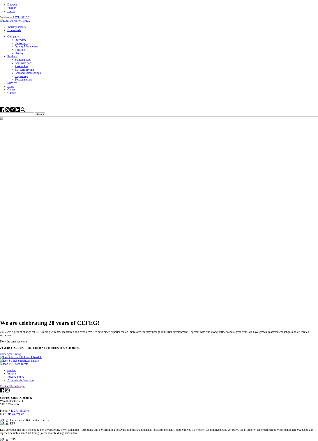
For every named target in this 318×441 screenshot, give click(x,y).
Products (12, 56)
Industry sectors (16, 26)
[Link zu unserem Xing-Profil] (12, 110)
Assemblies (21, 66)
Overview (20, 39)
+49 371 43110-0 (19, 17)
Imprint (11, 373)
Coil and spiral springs (28, 72)
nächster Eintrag (29, 360)
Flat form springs (24, 69)
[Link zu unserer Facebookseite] (2, 110)
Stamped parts (23, 59)
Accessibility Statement (20, 380)
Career (11, 89)
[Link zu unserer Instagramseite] (7, 110)
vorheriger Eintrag (10, 354)
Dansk (11, 11)
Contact (11, 92)
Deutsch (12, 4)
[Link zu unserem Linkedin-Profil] (18, 110)
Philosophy (21, 43)
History (19, 53)
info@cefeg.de (15, 413)
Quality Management (27, 46)
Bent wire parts (23, 63)
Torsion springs (24, 79)
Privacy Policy (15, 376)
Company (13, 36)
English (11, 7)
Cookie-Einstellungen (12, 386)
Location (20, 49)
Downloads (14, 30)
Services (12, 82)
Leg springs (21, 76)
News (10, 86)
